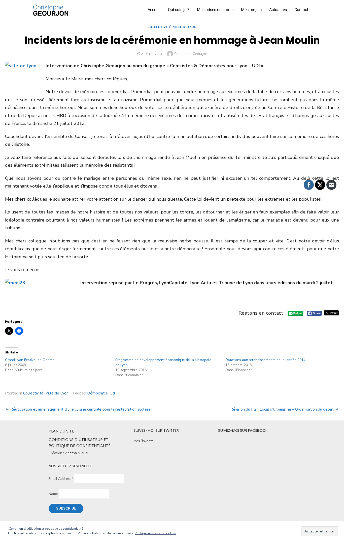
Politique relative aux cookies (155, 533)
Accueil (154, 9)
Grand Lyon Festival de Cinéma (29, 359)
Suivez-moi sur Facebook (243, 430)
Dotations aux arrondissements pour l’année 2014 (265, 359)
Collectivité (159, 27)
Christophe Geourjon (190, 53)
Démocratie (97, 393)
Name (53, 493)
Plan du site (61, 431)
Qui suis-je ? (178, 9)
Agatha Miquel (76, 453)
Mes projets (251, 9)
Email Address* (61, 478)
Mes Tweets (143, 441)
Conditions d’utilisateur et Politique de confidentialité (80, 443)
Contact (301, 9)
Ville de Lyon (185, 27)
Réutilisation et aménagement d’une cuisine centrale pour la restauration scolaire (80, 409)
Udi (113, 393)
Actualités (278, 9)
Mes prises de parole (215, 9)
